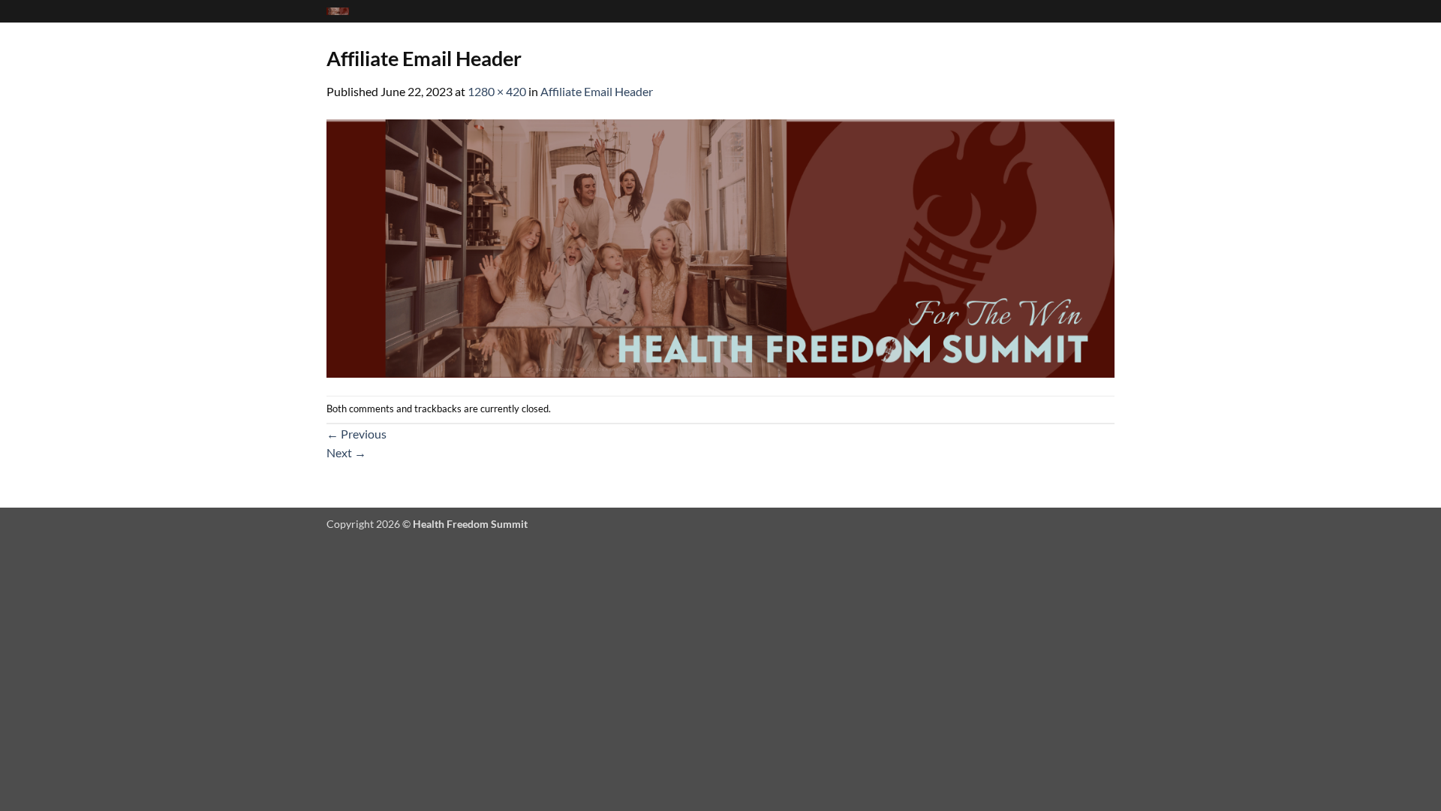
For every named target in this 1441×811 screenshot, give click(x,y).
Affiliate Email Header (596, 91)
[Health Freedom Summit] (337, 11)
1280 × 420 (497, 91)
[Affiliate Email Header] (720, 247)
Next (346, 452)
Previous (356, 434)
